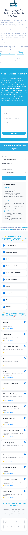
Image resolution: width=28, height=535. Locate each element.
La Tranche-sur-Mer (9, 467)
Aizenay (8, 306)
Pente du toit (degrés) (7, 169)
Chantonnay (7, 334)
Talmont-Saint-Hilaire (10, 394)
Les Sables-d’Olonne (12, 252)
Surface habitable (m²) (7, 163)
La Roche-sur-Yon (11, 245)
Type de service (5, 156)
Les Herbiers (9, 293)
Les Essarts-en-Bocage (10, 383)
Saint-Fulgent (7, 491)
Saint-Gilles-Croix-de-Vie (13, 272)
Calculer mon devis (14, 178)
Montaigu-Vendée (11, 279)
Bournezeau (7, 455)
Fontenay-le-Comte (12, 266)
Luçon (8, 286)
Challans (8, 259)
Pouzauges (9, 300)
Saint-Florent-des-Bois (10, 346)
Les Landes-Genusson (10, 479)
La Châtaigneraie (8, 443)
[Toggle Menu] (25, 3)
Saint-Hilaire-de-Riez (10, 406)
